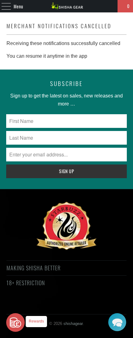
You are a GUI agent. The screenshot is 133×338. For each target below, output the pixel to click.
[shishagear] (66, 6)
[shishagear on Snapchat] (83, 305)
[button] (117, 322)
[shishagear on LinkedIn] (93, 305)
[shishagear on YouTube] (49, 305)
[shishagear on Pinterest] (60, 305)
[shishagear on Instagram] (71, 305)
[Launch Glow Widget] (15, 322)
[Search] (110, 6)
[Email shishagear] (104, 305)
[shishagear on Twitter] (27, 305)
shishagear (73, 323)
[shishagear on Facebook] (38, 305)
